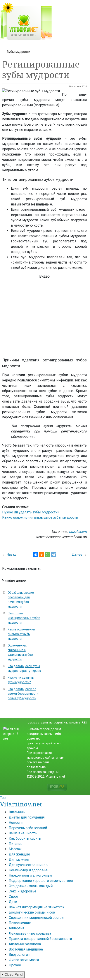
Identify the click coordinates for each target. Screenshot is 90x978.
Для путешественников (28, 865)
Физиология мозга (24, 960)
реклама (33, 722)
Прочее (15, 965)
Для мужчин (19, 859)
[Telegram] (53, 554)
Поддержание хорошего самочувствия (41, 881)
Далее (77, 554)
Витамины (17, 812)
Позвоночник (20, 923)
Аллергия (16, 928)
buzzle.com (78, 531)
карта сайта (72, 722)
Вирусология (19, 954)
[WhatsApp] (47, 554)
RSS (84, 722)
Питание (15, 844)
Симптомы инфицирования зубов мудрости (24, 618)
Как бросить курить (25, 838)
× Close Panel (12, 975)
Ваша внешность (23, 833)
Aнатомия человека (25, 944)
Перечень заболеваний (28, 828)
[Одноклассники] (41, 554)
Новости (15, 822)
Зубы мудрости (18, 52)
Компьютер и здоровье (28, 870)
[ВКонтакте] (35, 554)
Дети (13, 902)
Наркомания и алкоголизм (30, 875)
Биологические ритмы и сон (32, 912)
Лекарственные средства (30, 933)
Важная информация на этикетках (36, 907)
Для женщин (19, 854)
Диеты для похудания (27, 817)
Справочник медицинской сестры (36, 918)
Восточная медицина (26, 949)
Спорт (13, 896)
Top (3, 798)
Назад (11, 554)
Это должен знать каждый (31, 886)
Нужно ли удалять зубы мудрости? (30, 512)
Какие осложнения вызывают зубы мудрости (40, 517)
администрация (51, 722)
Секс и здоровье (22, 891)
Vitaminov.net (21, 804)
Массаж (15, 849)
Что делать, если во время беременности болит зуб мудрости (23, 693)
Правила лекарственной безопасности (40, 939)
